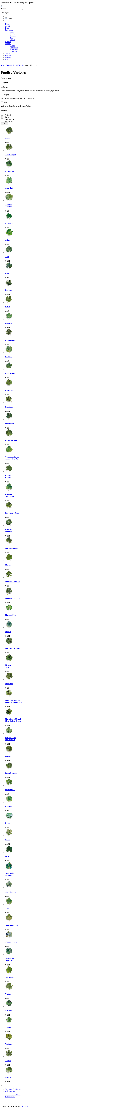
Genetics (8, 42)
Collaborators (10, 1091)
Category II (7, 95)
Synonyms (13, 52)
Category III (7, 102)
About (7, 26)
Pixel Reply (25, 1106)
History (7, 28)
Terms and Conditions (12, 1089)
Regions (8, 55)
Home (7, 24)
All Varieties (20, 65)
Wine (11, 38)
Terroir (7, 53)
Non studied (14, 48)
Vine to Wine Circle (8, 65)
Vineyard (13, 36)
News (7, 59)
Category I (6, 87)
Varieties (8, 44)
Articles (12, 34)
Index (12, 32)
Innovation (9, 30)
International (14, 50)
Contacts (8, 57)
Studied (12, 46)
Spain (7, 117)
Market (12, 40)
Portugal (8, 115)
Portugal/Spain (10, 119)
